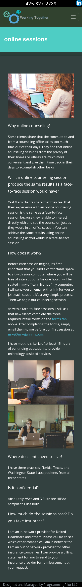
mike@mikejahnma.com (25, 334)
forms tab (59, 319)
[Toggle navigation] (73, 17)
